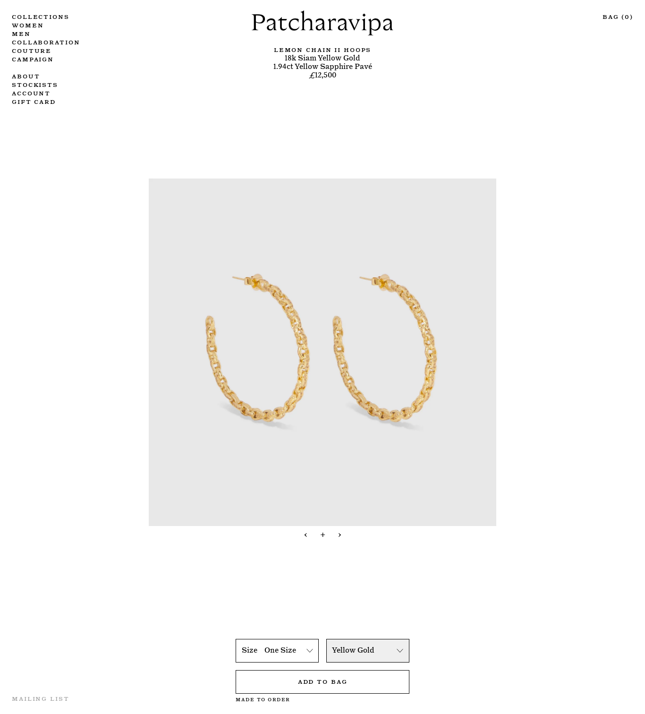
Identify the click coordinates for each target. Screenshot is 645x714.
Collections (40, 16)
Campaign (33, 58)
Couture (31, 50)
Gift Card (34, 101)
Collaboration (46, 41)
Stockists (35, 84)
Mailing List (40, 698)
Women (27, 24)
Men (21, 33)
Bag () (618, 16)
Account (31, 92)
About (26, 75)
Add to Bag (323, 681)
